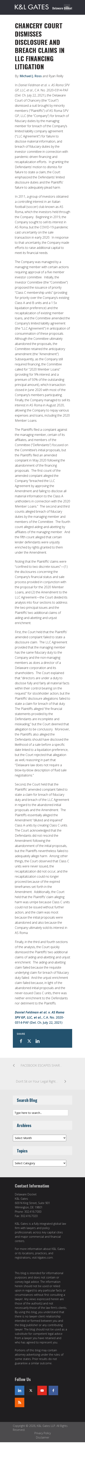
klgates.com (45, 1257)
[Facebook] (53, 1390)
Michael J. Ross (31, 76)
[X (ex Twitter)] (31, 1390)
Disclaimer (42, 1437)
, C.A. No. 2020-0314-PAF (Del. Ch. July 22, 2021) (39, 1017)
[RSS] (19, 1402)
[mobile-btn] (67, 7)
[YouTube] (42, 1390)
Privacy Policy (42, 1433)
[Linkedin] (19, 1390)
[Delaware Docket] (43, 6)
